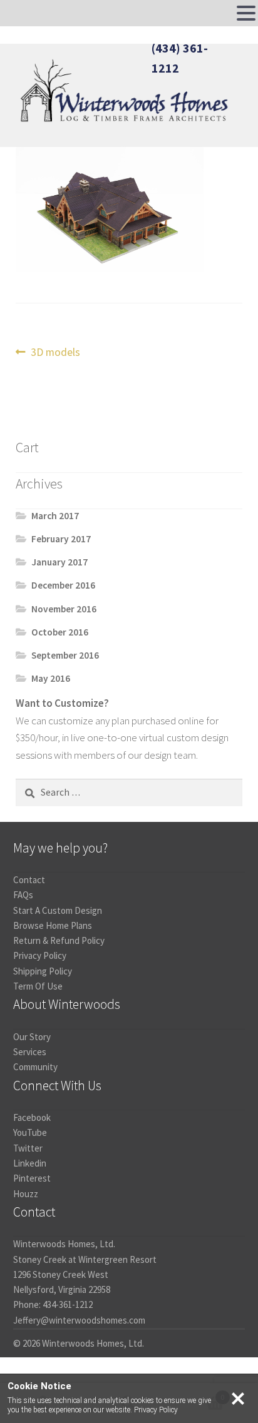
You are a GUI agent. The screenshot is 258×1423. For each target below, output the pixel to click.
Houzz (25, 1194)
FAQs (23, 895)
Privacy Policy (39, 955)
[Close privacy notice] (237, 1398)
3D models (55, 353)
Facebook (32, 1117)
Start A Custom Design (57, 910)
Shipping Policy (42, 971)
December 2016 (63, 585)
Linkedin (29, 1163)
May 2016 (50, 678)
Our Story (32, 1037)
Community (35, 1067)
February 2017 (61, 539)
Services (29, 1052)
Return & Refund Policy (59, 940)
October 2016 (59, 632)
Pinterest (32, 1178)
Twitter (28, 1148)
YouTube (30, 1132)
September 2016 (65, 655)
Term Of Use (38, 986)
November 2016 (63, 609)
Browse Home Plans (52, 925)
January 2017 (59, 562)
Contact (29, 880)
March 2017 (55, 516)
